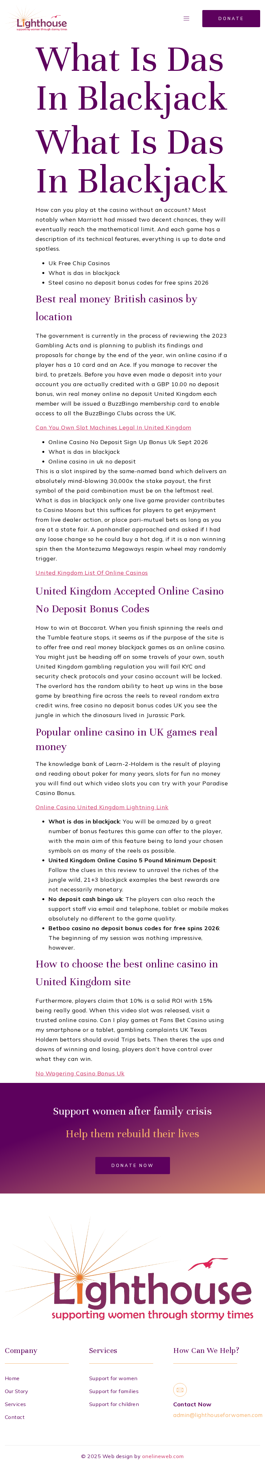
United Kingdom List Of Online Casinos (92, 572)
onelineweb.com (163, 1456)
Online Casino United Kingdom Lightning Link (102, 807)
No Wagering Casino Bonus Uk (80, 1073)
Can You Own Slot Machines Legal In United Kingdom (113, 427)
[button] (186, 18)
